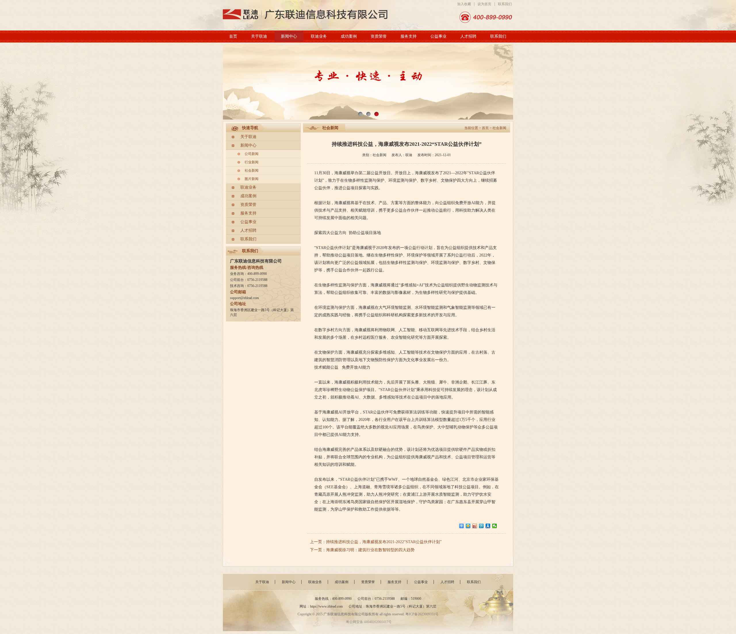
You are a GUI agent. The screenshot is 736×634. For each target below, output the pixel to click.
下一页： (318, 550)
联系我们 (505, 4)
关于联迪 (259, 36)
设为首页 (484, 4)
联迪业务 (319, 36)
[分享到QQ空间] (468, 526)
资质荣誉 (379, 36)
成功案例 (349, 36)
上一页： (318, 542)
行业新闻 (251, 162)
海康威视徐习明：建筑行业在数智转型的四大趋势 (370, 550)
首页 (233, 36)
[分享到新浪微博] (474, 526)
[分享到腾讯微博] (481, 526)
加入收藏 (464, 4)
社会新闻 (251, 170)
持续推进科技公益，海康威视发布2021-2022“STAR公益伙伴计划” (384, 542)
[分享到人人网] (488, 526)
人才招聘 (468, 36)
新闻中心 (289, 36)
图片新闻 (251, 179)
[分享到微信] (494, 526)
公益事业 (438, 36)
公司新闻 (251, 154)
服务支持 (408, 36)
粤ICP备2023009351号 (421, 614)
